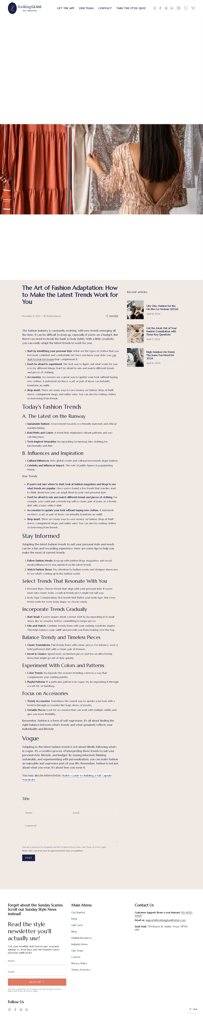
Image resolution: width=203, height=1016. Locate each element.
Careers (75, 956)
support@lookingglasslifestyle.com (166, 920)
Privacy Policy (75, 847)
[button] (66, 8)
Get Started (78, 912)
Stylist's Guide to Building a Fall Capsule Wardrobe (67, 777)
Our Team (77, 950)
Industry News (79, 944)
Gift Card (76, 925)
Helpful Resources (81, 937)
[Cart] (193, 8)
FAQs (74, 918)
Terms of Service (93, 847)
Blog (74, 931)
